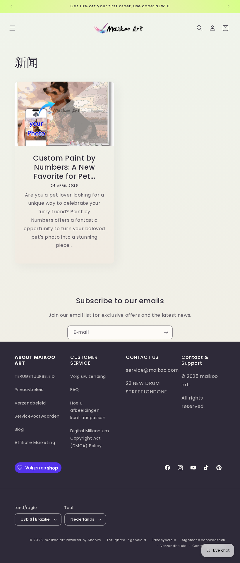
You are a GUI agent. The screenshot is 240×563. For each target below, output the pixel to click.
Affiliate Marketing (35, 442)
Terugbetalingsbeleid (126, 540)
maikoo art (55, 540)
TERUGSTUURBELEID (35, 376)
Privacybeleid (29, 389)
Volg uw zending (88, 376)
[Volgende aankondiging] (228, 6)
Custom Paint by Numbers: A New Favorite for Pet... (64, 167)
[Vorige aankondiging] (11, 6)
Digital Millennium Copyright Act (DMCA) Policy (89, 438)
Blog (19, 429)
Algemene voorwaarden (203, 540)
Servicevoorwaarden (37, 416)
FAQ (74, 389)
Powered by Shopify (83, 540)
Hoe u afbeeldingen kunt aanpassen (87, 410)
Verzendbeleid (30, 403)
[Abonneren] (166, 332)
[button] (12, 28)
